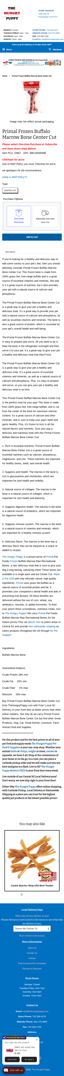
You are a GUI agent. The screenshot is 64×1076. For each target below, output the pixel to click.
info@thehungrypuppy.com (47, 39)
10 (45, 894)
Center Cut (10, 190)
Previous (6, 860)
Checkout (57, 49)
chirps (23, 751)
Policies (32, 958)
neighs (32, 751)
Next (58, 860)
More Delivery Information (32, 935)
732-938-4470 (45, 30)
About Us (32, 948)
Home (4, 76)
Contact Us (32, 953)
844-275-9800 (46, 33)
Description (10, 252)
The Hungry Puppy (25, 786)
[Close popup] (36, 1040)
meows (50, 751)
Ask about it (29, 1059)
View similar (12, 1059)
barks (14, 751)
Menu (9, 49)
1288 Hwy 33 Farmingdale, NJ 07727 (47, 14)
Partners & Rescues (32, 968)
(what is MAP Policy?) (14, 177)
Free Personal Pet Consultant (32, 963)
